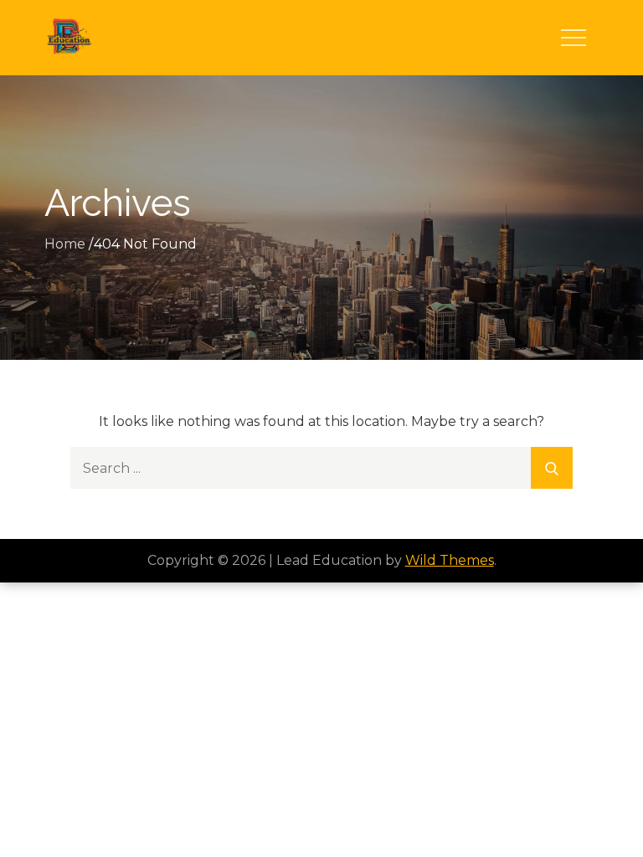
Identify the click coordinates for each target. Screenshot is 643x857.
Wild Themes (449, 560)
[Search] (552, 468)
